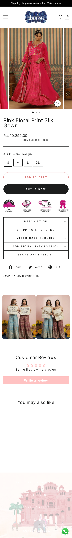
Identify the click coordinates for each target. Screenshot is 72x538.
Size (15, 154)
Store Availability (36, 254)
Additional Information (36, 246)
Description (36, 221)
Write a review (36, 380)
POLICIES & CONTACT (35, 482)
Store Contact (35, 507)
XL (38, 162)
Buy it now (36, 189)
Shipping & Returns (36, 229)
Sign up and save (35, 520)
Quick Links (35, 495)
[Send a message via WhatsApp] (65, 531)
